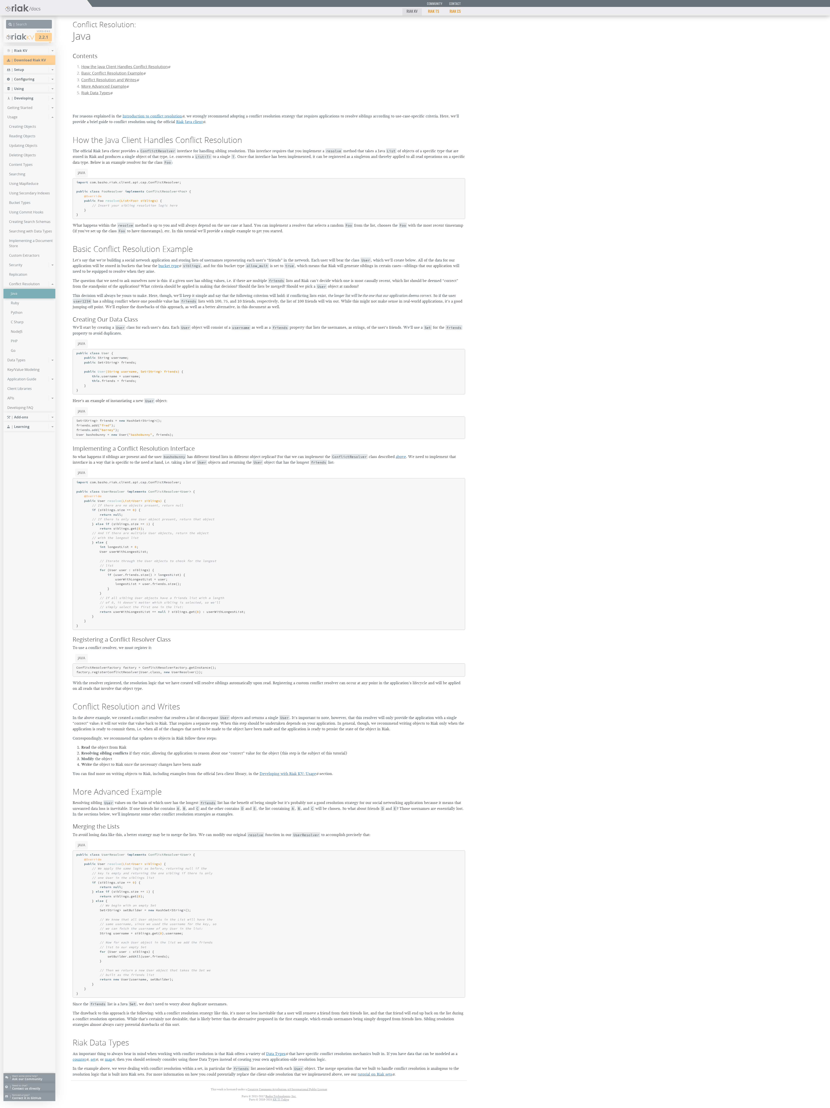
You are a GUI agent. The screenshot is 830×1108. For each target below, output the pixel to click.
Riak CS (455, 11)
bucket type (168, 266)
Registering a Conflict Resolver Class (122, 639)
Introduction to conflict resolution (152, 116)
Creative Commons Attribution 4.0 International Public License (287, 1089)
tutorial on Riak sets (375, 1074)
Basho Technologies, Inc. (280, 1096)
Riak (22, 36)
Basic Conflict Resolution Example (112, 73)
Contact (455, 3)
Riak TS (433, 11)
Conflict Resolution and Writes (108, 79)
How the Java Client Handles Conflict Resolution (124, 66)
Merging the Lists (96, 826)
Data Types (276, 1054)
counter (79, 1059)
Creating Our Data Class (105, 319)
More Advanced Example (103, 86)
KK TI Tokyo (281, 1099)
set (93, 1059)
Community (434, 3)
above (401, 457)
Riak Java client (189, 122)
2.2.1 (43, 37)
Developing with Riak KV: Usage (288, 774)
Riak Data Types (95, 92)
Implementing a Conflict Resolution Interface (134, 448)
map (108, 1059)
